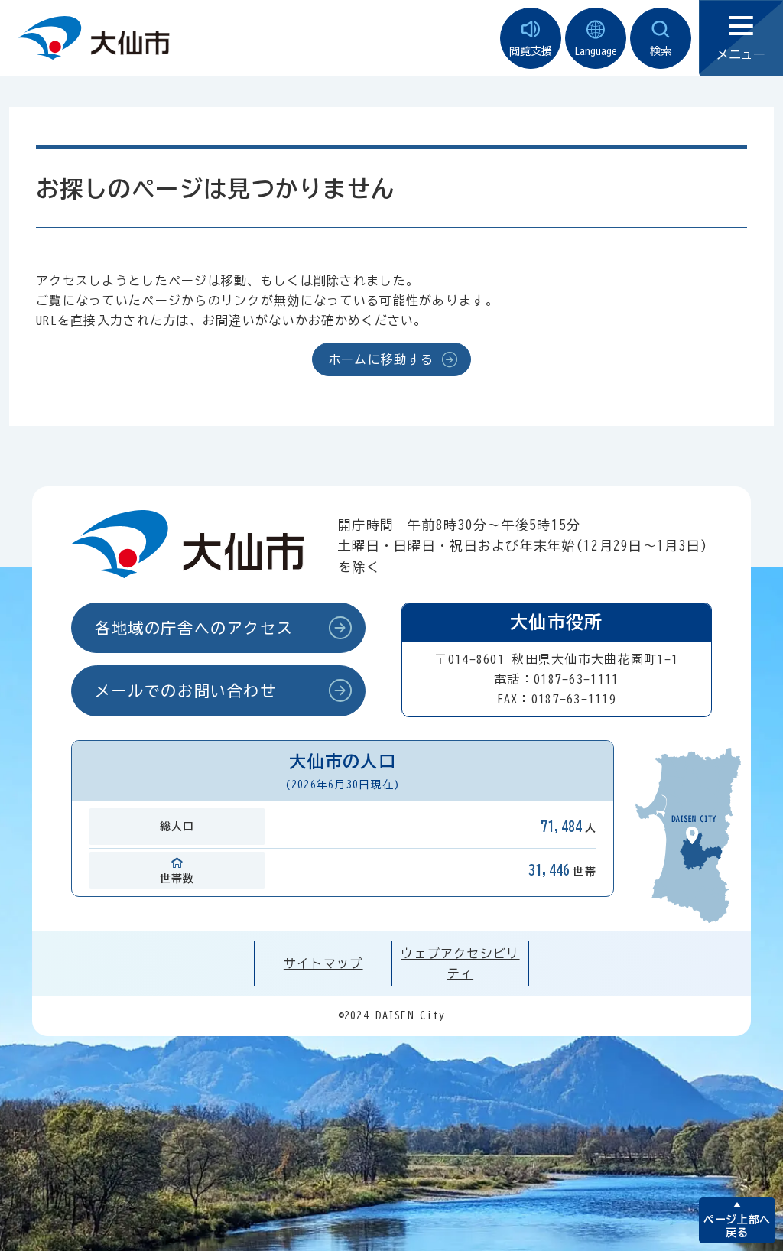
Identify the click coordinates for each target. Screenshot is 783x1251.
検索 (660, 51)
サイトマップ (323, 963)
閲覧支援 (530, 51)
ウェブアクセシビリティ (460, 963)
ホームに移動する (381, 359)
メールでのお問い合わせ (186, 690)
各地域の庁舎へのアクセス (194, 627)
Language (595, 51)
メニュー (740, 54)
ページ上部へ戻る (736, 1226)
